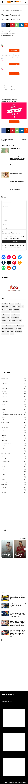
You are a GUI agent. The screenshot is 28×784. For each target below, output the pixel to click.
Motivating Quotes (5, 312)
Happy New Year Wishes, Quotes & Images (11, 414)
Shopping (3, 471)
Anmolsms (11, 303)
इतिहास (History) (5, 484)
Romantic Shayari (5, 461)
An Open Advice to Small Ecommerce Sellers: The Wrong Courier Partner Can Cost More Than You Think (17, 633)
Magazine (3, 432)
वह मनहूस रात (24, 139)
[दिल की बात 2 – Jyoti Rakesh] (5, 166)
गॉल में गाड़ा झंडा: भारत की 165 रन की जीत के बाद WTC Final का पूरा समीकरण (18, 605)
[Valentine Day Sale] (5, 150)
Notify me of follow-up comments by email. (14, 236)
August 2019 (18, 303)
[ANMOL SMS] (3, 19)
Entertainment (4, 401)
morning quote (16, 309)
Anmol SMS (4, 383)
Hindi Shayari (4, 419)
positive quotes (5, 323)
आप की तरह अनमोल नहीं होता (16, 173)
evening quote (5, 306)
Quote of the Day (5, 453)
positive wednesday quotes (7, 328)
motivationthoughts (15, 317)
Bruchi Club (4, 388)
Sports (3, 476)
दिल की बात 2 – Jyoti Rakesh (17, 165)
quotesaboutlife (18, 331)
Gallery (3, 409)
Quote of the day (5, 331)
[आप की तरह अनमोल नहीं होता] (5, 175)
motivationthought (5, 317)
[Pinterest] (12, 25)
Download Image (14, 50)
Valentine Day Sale (15, 148)
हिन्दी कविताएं (3, 492)
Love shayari (4, 427)
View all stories (23, 538)
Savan (2, 463)
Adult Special (4, 378)
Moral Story (4, 440)
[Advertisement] (13, 6)
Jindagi (18, 306)
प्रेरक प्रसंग (3, 487)
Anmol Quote (4, 303)
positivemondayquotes (16, 320)
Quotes (12, 331)
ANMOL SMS (9, 19)
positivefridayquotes (6, 320)
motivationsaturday (15, 314)
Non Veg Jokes (5, 450)
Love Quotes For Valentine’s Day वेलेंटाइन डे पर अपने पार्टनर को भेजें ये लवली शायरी (17, 158)
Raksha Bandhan (5, 458)
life (22, 306)
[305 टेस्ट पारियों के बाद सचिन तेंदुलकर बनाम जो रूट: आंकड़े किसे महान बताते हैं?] (5, 598)
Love (3, 309)
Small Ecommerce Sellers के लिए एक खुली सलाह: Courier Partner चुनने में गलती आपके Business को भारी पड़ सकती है (17, 623)
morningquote (9, 309)
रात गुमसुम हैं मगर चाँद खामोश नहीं (17, 181)
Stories (3, 479)
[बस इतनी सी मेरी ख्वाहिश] (5, 191)
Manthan (3, 435)
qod (16, 328)
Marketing (3, 437)
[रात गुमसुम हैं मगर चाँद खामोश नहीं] (5, 183)
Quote (19, 328)
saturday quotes (5, 334)
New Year (3, 445)
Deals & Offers (4, 393)
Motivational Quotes (15, 312)
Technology (4, 482)
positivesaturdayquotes (14, 323)
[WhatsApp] (17, 25)
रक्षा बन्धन (3, 489)
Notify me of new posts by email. (11, 238)
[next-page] (5, 196)
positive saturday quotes (7, 325)
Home (2, 10)
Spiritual (3, 474)
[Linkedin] (21, 25)
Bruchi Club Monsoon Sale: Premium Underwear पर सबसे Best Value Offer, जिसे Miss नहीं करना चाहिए (18, 614)
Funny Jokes (4, 406)
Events (3, 404)
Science (3, 466)
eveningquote (12, 306)
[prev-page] (2, 196)
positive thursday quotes (19, 325)
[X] (8, 25)
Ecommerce (4, 396)
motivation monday (6, 314)
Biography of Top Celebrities (8, 386)
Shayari (3, 469)
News (2, 448)
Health (3, 417)
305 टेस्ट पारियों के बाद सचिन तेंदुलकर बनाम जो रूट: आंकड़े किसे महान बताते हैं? (18, 597)
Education (3, 399)
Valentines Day (9, 10)
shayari (11, 334)
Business (3, 391)
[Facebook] (3, 25)
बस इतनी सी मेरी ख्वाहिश (15, 189)
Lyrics (2, 430)
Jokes (2, 424)
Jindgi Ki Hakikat (5, 422)
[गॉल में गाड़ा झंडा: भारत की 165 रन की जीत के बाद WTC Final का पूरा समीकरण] (5, 605)
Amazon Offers (5, 380)
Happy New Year (5, 411)
